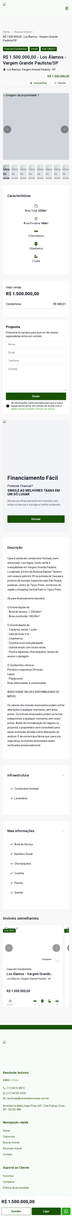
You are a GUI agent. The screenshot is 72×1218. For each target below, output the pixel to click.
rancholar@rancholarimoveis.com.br (28, 1098)
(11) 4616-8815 (16, 1088)
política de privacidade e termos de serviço (33, 409)
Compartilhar (40, 83)
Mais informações (20, 831)
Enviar (36, 396)
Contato (7, 1154)
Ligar (46, 1211)
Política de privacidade (16, 1187)
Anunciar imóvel (12, 1148)
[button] (7, 129)
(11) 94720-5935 (16, 1093)
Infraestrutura (18, 775)
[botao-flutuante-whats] (66, 1211)
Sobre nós (9, 1136)
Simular (36, 519)
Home (6, 31)
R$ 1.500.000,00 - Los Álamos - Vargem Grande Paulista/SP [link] (30, 38)
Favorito (62, 83)
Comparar (9, 1181)
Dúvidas (16, 1211)
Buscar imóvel (23, 31)
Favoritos (8, 1175)
